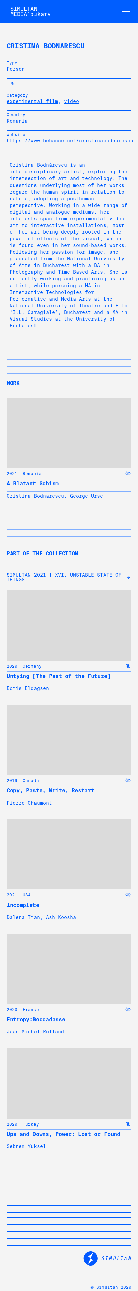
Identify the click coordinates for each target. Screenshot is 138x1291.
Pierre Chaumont (29, 803)
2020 (12, 666)
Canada (31, 780)
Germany (32, 666)
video (71, 101)
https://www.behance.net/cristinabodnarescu (70, 141)
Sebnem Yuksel (26, 1146)
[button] (126, 11)
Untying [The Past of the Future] (59, 676)
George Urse (86, 496)
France (31, 1009)
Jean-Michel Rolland (35, 1032)
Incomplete (23, 905)
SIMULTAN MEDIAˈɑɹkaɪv (30, 11)
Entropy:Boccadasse (36, 1019)
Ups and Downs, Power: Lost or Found (63, 1134)
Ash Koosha (61, 917)
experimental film (32, 101)
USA (27, 895)
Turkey (31, 1124)
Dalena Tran (23, 917)
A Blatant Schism (33, 483)
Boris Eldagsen (28, 688)
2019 (12, 780)
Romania (32, 473)
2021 (12, 473)
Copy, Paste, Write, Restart (50, 790)
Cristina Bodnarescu (35, 496)
